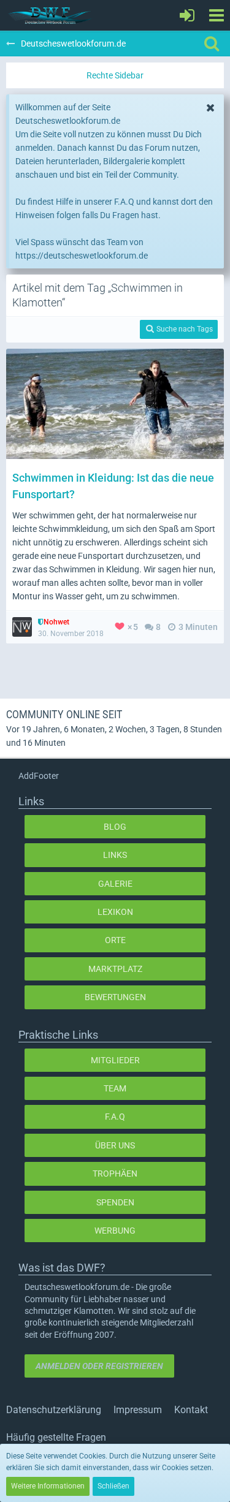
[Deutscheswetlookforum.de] (50, 15)
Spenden (115, 1202)
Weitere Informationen (48, 1486)
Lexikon (115, 912)
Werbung (115, 1230)
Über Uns (115, 1145)
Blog (115, 827)
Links (115, 855)
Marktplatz (115, 969)
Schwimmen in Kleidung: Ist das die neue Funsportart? (113, 486)
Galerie (115, 884)
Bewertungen (115, 997)
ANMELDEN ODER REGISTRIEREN (99, 1366)
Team (115, 1088)
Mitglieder (115, 1060)
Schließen (113, 1486)
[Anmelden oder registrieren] (187, 15)
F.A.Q (115, 1116)
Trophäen (115, 1173)
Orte (115, 940)
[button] (216, 15)
